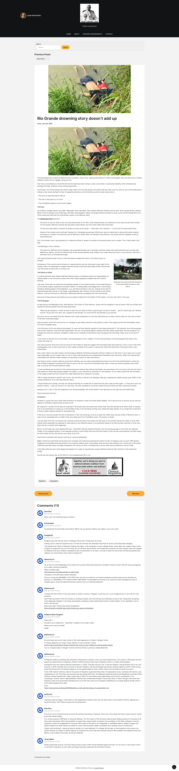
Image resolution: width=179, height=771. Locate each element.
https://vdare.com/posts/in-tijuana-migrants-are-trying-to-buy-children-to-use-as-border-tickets (78, 645)
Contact (109, 34)
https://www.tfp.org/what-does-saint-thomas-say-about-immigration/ (69, 608)
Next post (135, 494)
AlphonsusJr (49, 559)
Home (68, 34)
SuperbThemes (99, 768)
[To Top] (174, 767)
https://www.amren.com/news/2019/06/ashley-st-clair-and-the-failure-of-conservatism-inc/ (76, 688)
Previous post (43, 494)
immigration (54, 481)
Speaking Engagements (92, 34)
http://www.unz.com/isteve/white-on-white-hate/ (61, 572)
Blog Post (42, 481)
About (76, 34)
